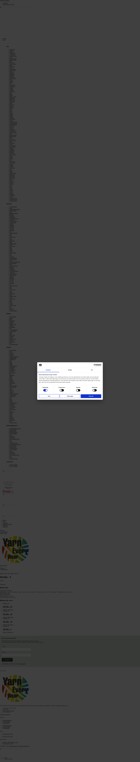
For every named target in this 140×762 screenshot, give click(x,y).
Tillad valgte (70, 396)
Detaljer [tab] (70, 370)
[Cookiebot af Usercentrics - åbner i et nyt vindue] (94, 365)
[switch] (62, 390)
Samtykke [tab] (48, 370)
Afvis (49, 396)
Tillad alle (91, 396)
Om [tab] (92, 370)
